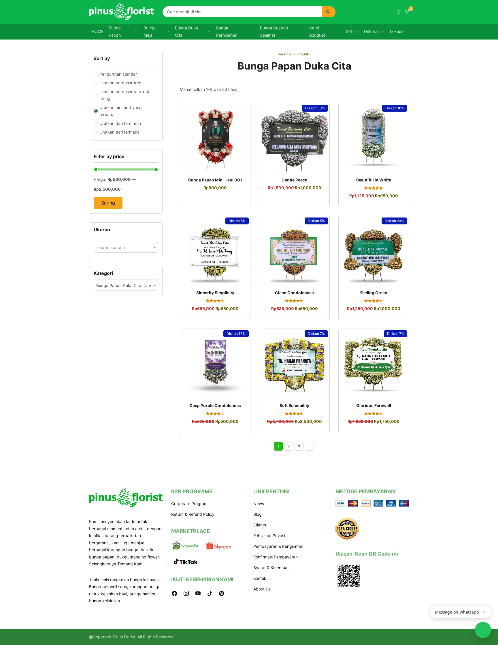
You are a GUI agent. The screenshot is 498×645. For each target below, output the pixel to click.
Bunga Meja (150, 31)
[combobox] (126, 247)
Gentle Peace (294, 179)
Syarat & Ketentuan (271, 567)
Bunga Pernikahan (226, 31)
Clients (259, 524)
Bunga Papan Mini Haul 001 (215, 179)
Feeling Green (373, 292)
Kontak (259, 578)
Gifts (350, 31)
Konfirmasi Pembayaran (275, 556)
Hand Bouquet (317, 31)
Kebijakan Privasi (269, 535)
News (258, 503)
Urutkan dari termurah (120, 123)
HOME (97, 31)
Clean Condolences (294, 292)
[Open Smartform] (483, 630)
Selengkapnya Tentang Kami (116, 563)
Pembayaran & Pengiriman (278, 546)
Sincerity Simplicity (215, 292)
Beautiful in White (373, 179)
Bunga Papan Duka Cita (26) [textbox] (124, 285)
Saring (108, 203)
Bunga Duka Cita (186, 31)
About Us (262, 588)
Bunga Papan (115, 31)
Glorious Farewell (373, 405)
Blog (257, 514)
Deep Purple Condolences (215, 405)
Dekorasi (372, 31)
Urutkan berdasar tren (120, 82)
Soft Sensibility (294, 405)
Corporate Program (189, 503)
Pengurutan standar (118, 74)
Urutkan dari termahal (119, 132)
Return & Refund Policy (192, 514)
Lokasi (396, 31)
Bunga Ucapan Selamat (274, 31)
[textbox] (126, 247)
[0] (407, 11)
